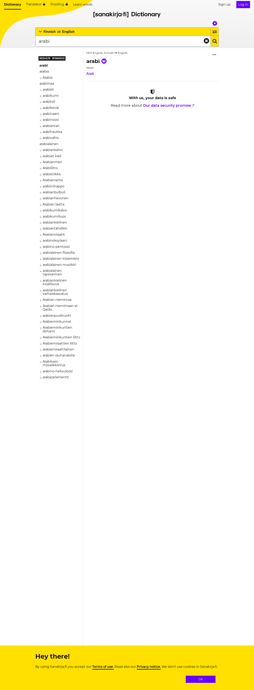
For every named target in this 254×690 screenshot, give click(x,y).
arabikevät (51, 108)
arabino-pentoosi (56, 247)
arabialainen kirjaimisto (61, 258)
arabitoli (49, 102)
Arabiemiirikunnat (57, 321)
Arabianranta (53, 180)
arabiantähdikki (55, 228)
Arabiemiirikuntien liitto (61, 337)
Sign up (224, 4)
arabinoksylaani (55, 240)
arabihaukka (52, 132)
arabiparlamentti (56, 377)
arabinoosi (51, 120)
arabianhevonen (55, 198)
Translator (33, 4)
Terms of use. (103, 667)
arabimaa (46, 83)
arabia (44, 71)
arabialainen (49, 144)
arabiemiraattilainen (58, 349)
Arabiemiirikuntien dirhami (57, 329)
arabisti (48, 89)
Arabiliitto (50, 168)
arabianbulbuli (54, 192)
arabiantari (51, 126)
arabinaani (51, 114)
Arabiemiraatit (54, 234)
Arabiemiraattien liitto (60, 343)
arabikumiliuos (54, 216)
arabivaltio (51, 138)
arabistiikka (52, 174)
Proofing (57, 4)
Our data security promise (167, 105)
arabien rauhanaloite (59, 355)
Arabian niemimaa (57, 300)
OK (200, 679)
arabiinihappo (53, 186)
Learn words (82, 4)
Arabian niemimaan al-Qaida (60, 307)
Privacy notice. (149, 667)
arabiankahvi (53, 150)
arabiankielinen (55, 222)
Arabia (47, 77)
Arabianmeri (52, 162)
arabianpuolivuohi (57, 315)
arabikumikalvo (55, 210)
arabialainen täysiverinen (52, 272)
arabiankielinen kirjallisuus (55, 282)
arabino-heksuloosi (58, 371)
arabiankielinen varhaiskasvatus (55, 292)
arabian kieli (52, 156)
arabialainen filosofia (59, 253)
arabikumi (51, 96)
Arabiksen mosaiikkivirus (54, 363)
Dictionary (12, 4)
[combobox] (123, 41)
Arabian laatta (53, 204)
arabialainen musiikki (59, 265)
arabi (43, 65)
